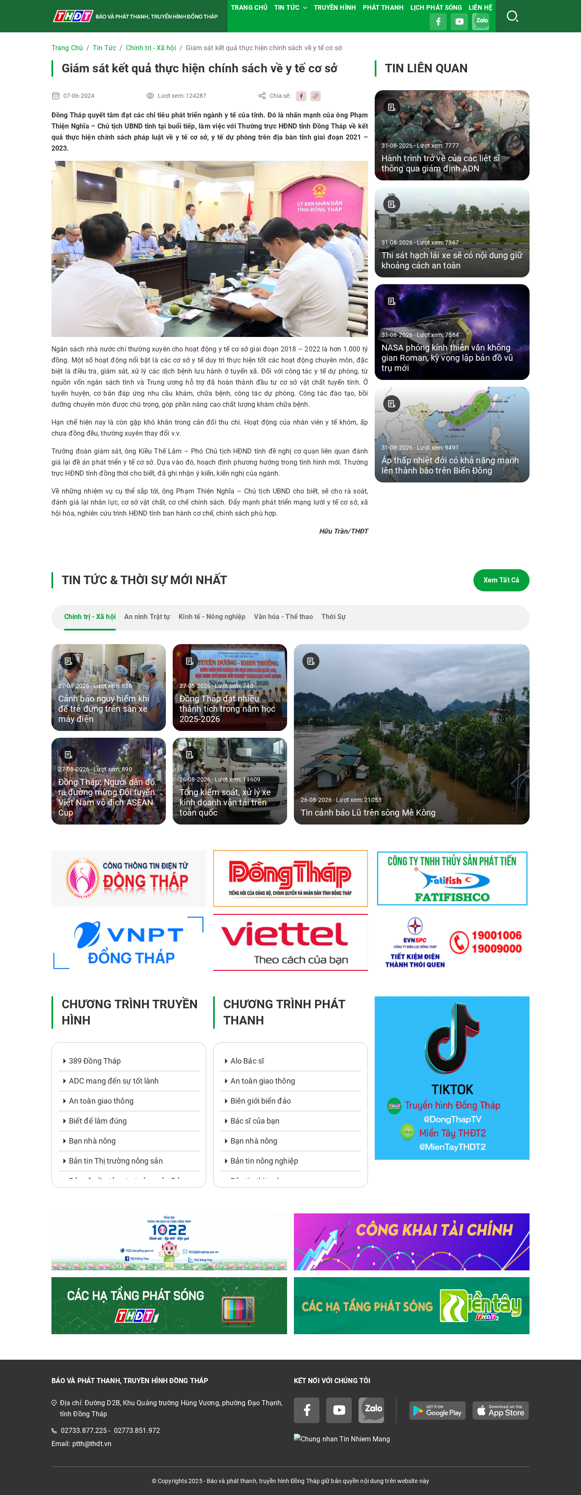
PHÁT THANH (383, 7)
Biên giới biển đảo (261, 1100)
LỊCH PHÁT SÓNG (436, 7)
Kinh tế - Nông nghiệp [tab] (212, 617)
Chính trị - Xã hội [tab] (90, 617)
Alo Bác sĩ (247, 1060)
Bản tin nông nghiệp (264, 1160)
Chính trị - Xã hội (151, 48)
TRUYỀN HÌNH (335, 7)
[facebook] (299, 95)
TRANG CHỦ (249, 7)
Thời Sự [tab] (334, 617)
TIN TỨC (286, 7)
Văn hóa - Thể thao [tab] (283, 617)
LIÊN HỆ (480, 7)
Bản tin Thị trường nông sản (116, 1160)
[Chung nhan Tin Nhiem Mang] (412, 1439)
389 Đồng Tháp (95, 1060)
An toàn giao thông (101, 1100)
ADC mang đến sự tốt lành (114, 1080)
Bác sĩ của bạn (255, 1120)
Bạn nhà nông (92, 1140)
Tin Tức (104, 48)
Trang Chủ (67, 48)
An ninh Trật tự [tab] (147, 617)
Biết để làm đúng (98, 1120)
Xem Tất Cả (501, 580)
